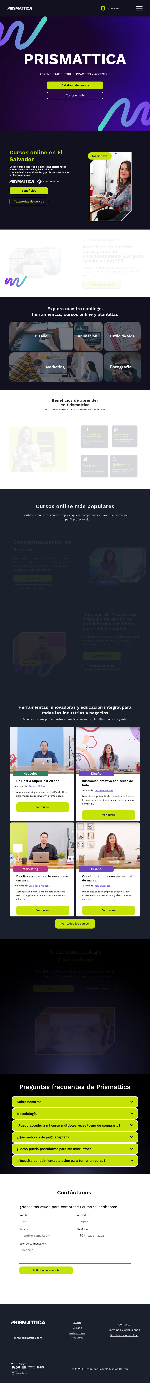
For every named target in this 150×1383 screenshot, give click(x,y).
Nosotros (77, 1337)
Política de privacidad (124, 1335)
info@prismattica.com (28, 1337)
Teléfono (82, 1229)
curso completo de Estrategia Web (107, 271)
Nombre (24, 1215)
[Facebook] (35, 1331)
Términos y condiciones (124, 1330)
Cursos (77, 1328)
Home (77, 1322)
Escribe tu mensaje (32, 1243)
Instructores (77, 1333)
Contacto (124, 1324)
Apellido (82, 1215)
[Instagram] (21, 1331)
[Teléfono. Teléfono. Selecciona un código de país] (83, 1236)
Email (24, 1229)
